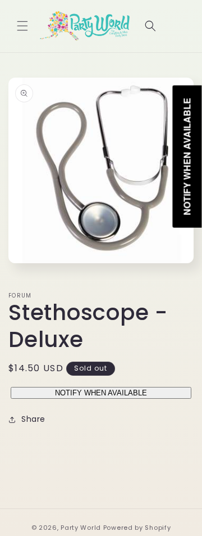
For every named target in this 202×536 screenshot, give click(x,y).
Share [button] (33, 419)
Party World (81, 527)
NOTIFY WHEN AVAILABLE (101, 393)
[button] (22, 25)
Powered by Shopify (137, 527)
